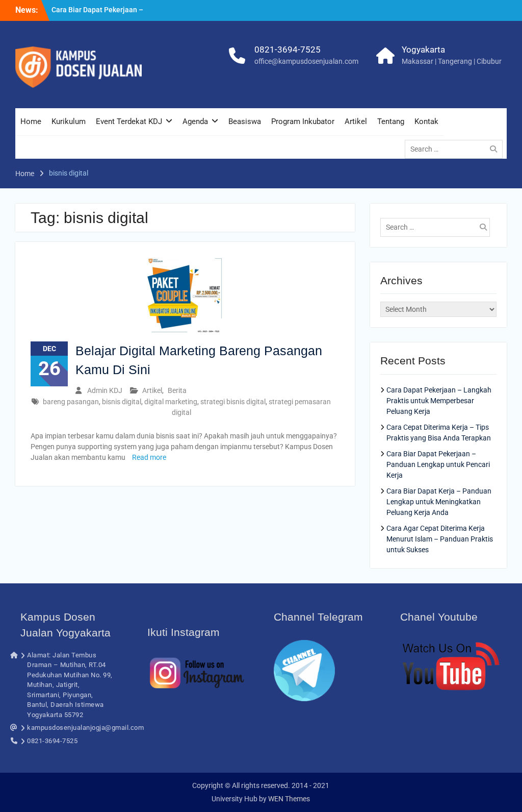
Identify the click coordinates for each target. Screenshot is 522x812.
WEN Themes (289, 799)
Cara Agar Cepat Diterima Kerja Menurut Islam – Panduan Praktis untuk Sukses (439, 539)
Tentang (390, 121)
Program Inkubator (302, 121)
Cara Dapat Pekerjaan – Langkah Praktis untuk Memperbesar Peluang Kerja (438, 400)
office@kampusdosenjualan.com (306, 61)
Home (30, 121)
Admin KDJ (104, 390)
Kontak (426, 121)
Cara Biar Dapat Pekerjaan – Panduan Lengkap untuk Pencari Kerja (438, 464)
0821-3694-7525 (287, 49)
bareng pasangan (71, 402)
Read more (149, 457)
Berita (177, 390)
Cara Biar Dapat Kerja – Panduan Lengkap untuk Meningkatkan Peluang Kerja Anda (438, 501)
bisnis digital (121, 402)
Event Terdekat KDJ (129, 121)
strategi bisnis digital (233, 402)
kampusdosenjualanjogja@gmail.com (85, 727)
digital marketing (170, 402)
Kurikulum (68, 121)
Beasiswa (244, 121)
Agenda (195, 121)
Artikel (356, 121)
